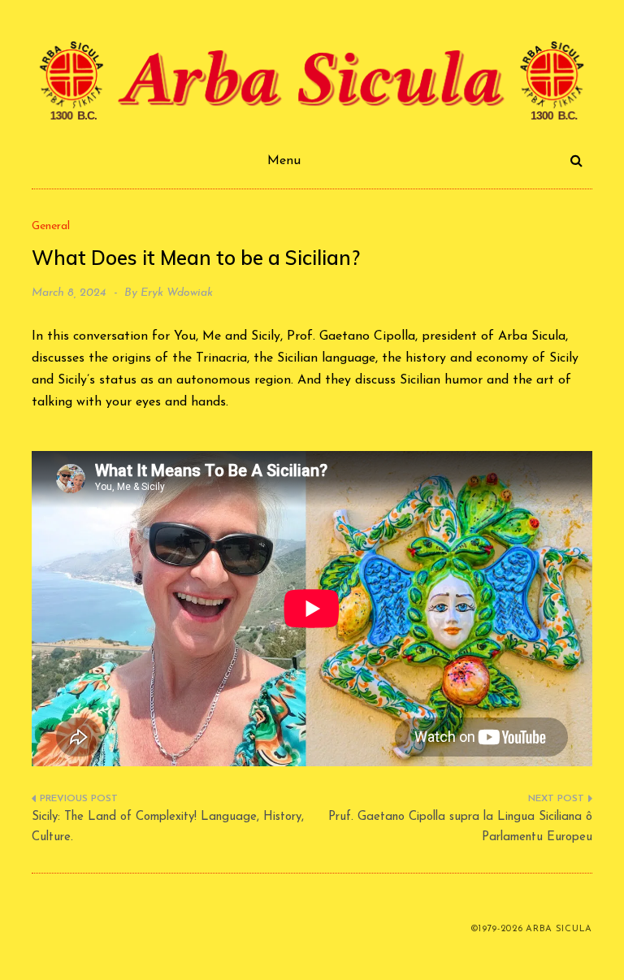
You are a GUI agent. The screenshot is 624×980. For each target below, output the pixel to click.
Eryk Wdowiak (177, 293)
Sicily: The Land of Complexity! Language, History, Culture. (168, 827)
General (51, 226)
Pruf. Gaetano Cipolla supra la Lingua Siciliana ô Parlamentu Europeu (460, 827)
